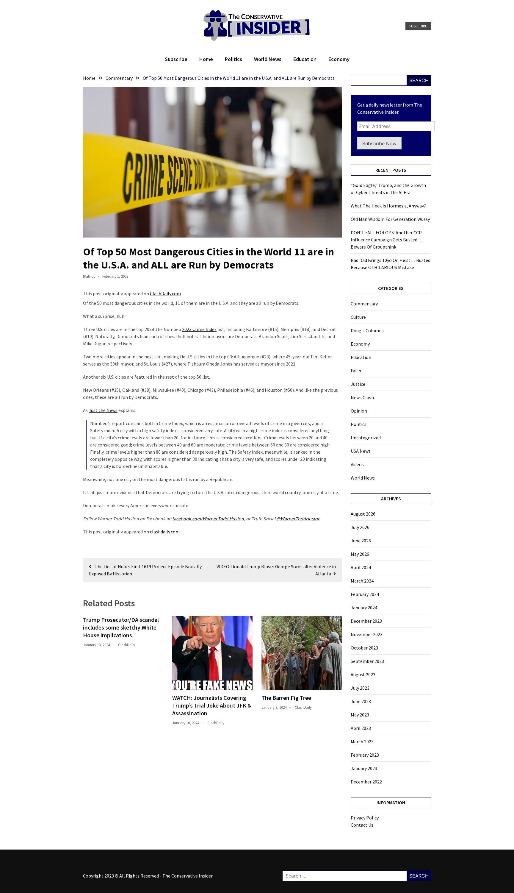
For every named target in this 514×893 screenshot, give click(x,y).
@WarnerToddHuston (298, 519)
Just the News (103, 410)
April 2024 (361, 567)
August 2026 (363, 514)
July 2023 (360, 688)
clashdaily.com (165, 532)
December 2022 (366, 782)
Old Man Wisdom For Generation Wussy (390, 219)
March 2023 (362, 741)
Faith (356, 371)
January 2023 (364, 768)
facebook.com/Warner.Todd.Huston (208, 519)
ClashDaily (126, 644)
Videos (357, 464)
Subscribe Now (379, 143)
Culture (358, 317)
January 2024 (364, 608)
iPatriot (89, 276)
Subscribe (418, 26)
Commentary (364, 304)
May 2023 (360, 715)
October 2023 (364, 648)
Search (419, 80)
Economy (339, 59)
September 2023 (367, 661)
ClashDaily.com (165, 293)
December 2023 (366, 621)
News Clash (362, 397)
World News (267, 59)
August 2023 (363, 674)
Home (206, 59)
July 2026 (360, 527)
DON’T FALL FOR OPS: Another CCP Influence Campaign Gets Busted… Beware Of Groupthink (386, 240)
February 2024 (365, 594)
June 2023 (361, 701)
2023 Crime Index (199, 329)
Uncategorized (366, 438)
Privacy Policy (365, 818)
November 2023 (367, 634)
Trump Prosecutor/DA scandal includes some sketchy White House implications (121, 627)
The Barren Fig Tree (286, 697)
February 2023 (365, 755)
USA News (361, 451)
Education (304, 59)
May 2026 (360, 554)
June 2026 (361, 541)
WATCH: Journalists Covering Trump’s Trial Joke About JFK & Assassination (211, 705)
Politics (233, 59)
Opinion (359, 411)
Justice (358, 384)
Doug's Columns (367, 330)
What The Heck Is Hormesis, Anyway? (388, 206)
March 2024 (362, 581)
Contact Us (362, 825)
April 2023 (361, 728)
